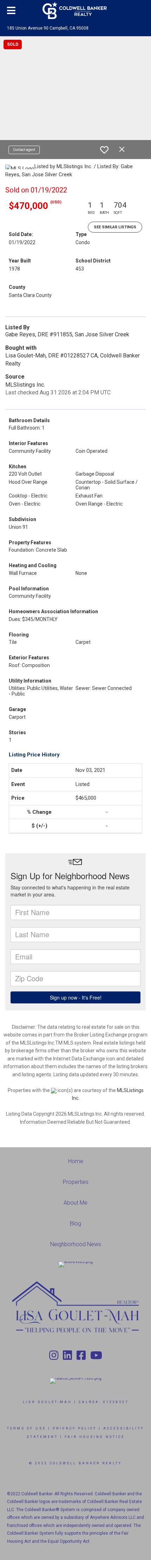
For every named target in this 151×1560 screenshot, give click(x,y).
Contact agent (24, 150)
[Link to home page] (75, 10)
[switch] (104, 150)
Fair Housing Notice (95, 1437)
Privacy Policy (75, 1428)
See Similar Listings (115, 227)
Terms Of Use (26, 1428)
